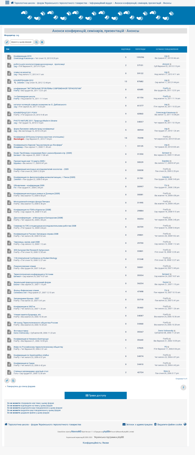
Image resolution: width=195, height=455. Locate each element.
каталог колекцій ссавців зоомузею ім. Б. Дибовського (40, 104)
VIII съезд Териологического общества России (36, 323)
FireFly (16, 91)
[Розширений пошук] (42, 42)
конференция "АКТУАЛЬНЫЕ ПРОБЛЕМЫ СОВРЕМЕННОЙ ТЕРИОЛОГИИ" (48, 88)
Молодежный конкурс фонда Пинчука (32, 201)
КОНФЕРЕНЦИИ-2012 (23, 80)
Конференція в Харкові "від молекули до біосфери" (38, 145)
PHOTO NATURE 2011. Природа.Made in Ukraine (35, 121)
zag (17, 35)
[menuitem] (168, 425)
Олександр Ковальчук (23, 58)
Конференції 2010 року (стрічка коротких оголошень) (39, 137)
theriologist (19, 139)
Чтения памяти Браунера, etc (27, 314)
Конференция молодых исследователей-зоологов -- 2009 (41, 169)
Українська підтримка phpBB (109, 437)
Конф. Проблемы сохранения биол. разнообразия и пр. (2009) (43, 153)
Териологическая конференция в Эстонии (33, 274)
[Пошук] (36, 42)
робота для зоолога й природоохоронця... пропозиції (39, 64)
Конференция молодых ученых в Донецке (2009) (37, 193)
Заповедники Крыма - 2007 (26, 298)
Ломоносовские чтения (25, 266)
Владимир (18, 147)
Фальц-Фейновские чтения (26, 290)
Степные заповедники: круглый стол (31, 371)
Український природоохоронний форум (32, 282)
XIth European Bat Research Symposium (31, 250)
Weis (166, 371)
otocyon (165, 64)
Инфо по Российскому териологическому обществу (38, 347)
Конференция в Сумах (24, 363)
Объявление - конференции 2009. (29, 185)
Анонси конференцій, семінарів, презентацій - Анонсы (95, 31)
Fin (15, 188)
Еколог (17, 284)
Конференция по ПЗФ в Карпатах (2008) (32, 210)
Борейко (17, 163)
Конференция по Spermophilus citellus (31, 355)
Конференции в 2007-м (24, 306)
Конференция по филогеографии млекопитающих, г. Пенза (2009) (44, 177)
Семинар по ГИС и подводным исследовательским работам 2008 (45, 226)
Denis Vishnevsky (21, 333)
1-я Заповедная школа (24, 96)
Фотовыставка (21, 331)
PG (166, 347)
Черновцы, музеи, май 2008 (26, 242)
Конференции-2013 (22, 56)
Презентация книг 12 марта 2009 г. (30, 161)
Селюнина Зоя (20, 293)
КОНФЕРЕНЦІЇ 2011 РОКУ (25, 113)
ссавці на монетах (22, 72)
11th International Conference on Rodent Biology (35, 258)
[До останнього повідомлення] (169, 56)
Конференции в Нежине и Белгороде (31, 339)
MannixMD (76, 431)
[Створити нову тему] (7, 42)
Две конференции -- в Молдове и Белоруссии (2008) (38, 218)
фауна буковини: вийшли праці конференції (34, 129)
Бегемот (17, 155)
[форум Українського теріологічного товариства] (97, 15)
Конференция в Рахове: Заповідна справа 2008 (36, 234)
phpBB (106, 431)
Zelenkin (20, 83)
